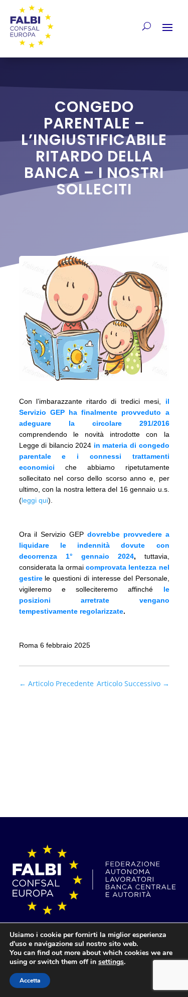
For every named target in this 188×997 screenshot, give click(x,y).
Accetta (30, 981)
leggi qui (35, 500)
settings (111, 962)
